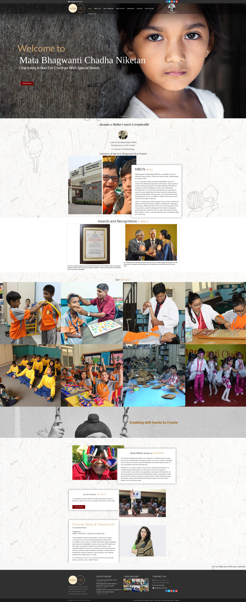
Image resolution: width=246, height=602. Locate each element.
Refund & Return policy (168, 600)
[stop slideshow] (127, 116)
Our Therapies (108, 8)
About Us (97, 8)
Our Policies (149, 8)
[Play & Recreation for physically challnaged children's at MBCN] (144, 591)
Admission (130, 8)
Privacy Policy (157, 600)
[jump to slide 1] (121, 116)
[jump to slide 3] (125, 116)
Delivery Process (149, 600)
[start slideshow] (119, 116)
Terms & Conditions (139, 600)
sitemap (177, 600)
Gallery (139, 8)
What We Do (120, 8)
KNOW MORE (27, 83)
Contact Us (92, 14)
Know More (78, 507)
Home (90, 8)
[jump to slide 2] (123, 116)
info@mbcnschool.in (76, 1)
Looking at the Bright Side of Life (106, 580)
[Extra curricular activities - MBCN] (127, 584)
